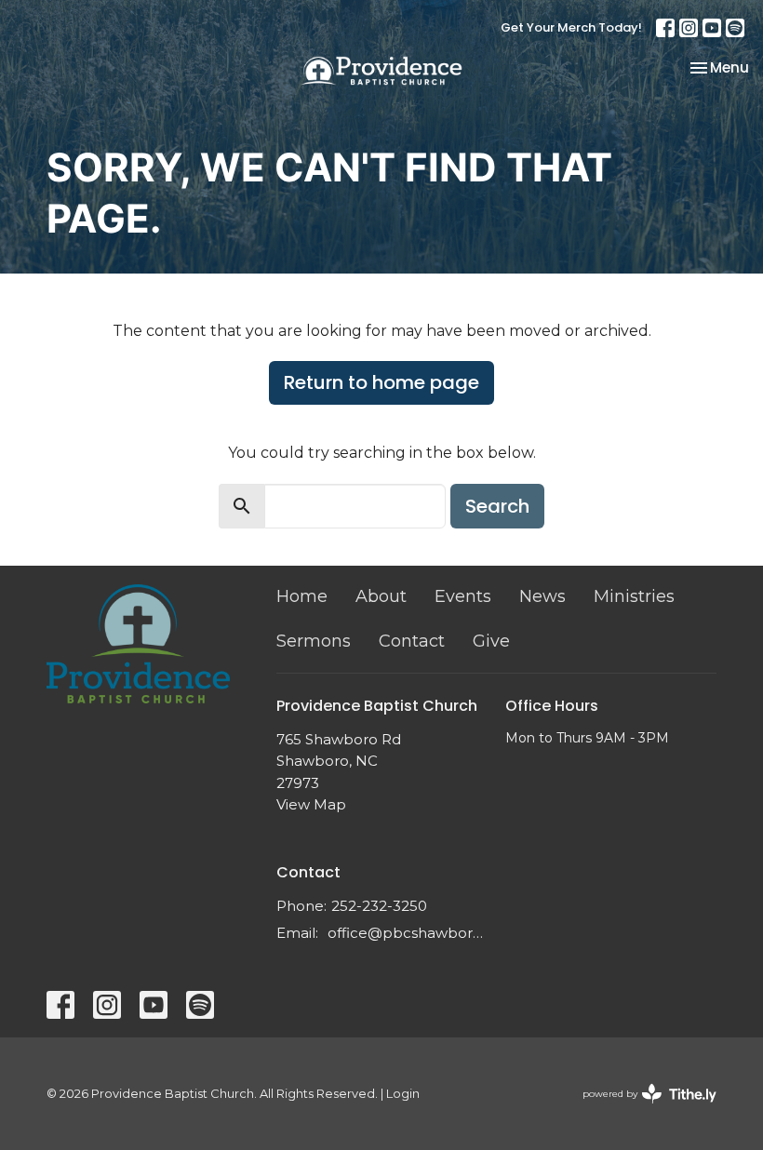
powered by (640, 1109)
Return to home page (381, 382)
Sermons (313, 641)
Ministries (634, 596)
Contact (412, 641)
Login (403, 1094)
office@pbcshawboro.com (408, 933)
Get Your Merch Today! (571, 27)
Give (491, 641)
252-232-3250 (379, 906)
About (381, 596)
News (542, 596)
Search (497, 506)
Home (302, 596)
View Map (311, 804)
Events (463, 596)
